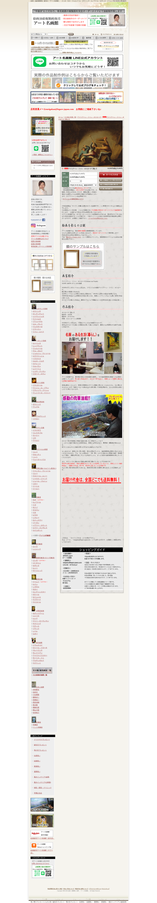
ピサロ (35, 515)
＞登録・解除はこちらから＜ (42, 155)
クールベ (36, 489)
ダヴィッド (37, 404)
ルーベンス (37, 343)
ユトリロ (36, 616)
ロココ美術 (40, 383)
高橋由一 (36, 700)
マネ (34, 512)
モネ (34, 500)
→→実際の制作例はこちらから (70, 52)
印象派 (38, 497)
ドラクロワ (37, 430)
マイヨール (37, 602)
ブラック (36, 628)
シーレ (35, 631)
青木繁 (35, 705)
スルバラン (37, 366)
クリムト (36, 582)
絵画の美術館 (36, 244)
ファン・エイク (38, 332)
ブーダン (36, 523)
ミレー (35, 473)
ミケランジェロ (38, 316)
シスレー (36, 517)
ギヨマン (36, 510)
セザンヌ (36, 565)
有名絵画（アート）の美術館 (41, 246)
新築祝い (37, 766)
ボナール (36, 594)
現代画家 (39, 643)
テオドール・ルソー (40, 476)
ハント (35, 457)
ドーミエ (36, 486)
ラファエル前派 (42, 449)
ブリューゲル (37, 321)
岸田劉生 (36, 690)
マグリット (37, 663)
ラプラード (37, 599)
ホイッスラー (37, 520)
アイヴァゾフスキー (40, 655)
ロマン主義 (40, 428)
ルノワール (37, 502)
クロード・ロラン (39, 374)
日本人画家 (40, 687)
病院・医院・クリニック (43, 788)
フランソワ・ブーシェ (41, 390)
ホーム (60, 117)
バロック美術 (41, 341)
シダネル (36, 587)
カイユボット (37, 530)
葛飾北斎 (36, 707)
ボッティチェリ (38, 314)
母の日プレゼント (40, 750)
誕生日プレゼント (40, 745)
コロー (35, 484)
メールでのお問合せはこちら (97, 218)
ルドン (35, 584)
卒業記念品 (38, 793)
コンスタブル (37, 433)
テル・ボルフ (37, 351)
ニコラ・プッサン (39, 371)
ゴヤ (34, 438)
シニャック (37, 549)
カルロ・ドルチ (38, 361)
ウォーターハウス (39, 459)
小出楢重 (36, 695)
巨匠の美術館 (36, 241)
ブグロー (36, 419)
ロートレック (37, 570)
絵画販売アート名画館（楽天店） (42, 838)
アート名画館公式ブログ (40, 239)
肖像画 (38, 722)
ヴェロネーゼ (37, 326)
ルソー (35, 568)
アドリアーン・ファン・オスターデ (89, 117)
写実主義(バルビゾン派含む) (46, 468)
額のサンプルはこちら (73, 237)
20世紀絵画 (40, 611)
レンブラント (37, 346)
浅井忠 (35, 692)
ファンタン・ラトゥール (41, 471)
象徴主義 (39, 579)
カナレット (37, 364)
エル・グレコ (37, 324)
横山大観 (36, 710)
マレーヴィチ (37, 650)
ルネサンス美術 (41, 309)
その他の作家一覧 (70, 117)
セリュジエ (37, 597)
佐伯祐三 (36, 712)
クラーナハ (37, 329)
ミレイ (35, 452)
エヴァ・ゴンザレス (40, 528)
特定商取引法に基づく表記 (55, 888)
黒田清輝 (36, 702)
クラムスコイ (37, 645)
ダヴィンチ (37, 311)
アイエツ (36, 440)
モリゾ (35, 507)
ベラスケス (37, 359)
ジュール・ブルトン (40, 481)
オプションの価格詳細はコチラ (73, 199)
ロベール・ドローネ (40, 648)
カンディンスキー (39, 592)
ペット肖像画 (37, 727)
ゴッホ (35, 560)
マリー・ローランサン (41, 621)
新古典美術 (40, 402)
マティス (36, 626)
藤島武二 (36, 697)
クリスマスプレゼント (42, 739)
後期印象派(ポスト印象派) (45, 558)
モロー (35, 589)
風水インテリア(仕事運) (42, 782)
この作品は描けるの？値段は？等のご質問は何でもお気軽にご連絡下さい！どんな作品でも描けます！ (45, 49)
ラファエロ (37, 319)
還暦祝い (37, 771)
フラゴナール (37, 385)
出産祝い (37, 756)
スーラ (35, 546)
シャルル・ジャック (40, 478)
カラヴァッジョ (38, 356)
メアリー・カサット (40, 525)
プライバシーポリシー (95, 888)
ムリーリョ (37, 369)
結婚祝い (37, 761)
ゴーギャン (37, 563)
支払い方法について (68, 888)
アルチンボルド (38, 660)
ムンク (35, 618)
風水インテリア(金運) (41, 777)
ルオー (35, 634)
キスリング (37, 623)
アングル (36, 407)
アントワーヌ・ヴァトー (41, 393)
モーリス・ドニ (38, 658)
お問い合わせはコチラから (40, 863)
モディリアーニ (38, 613)
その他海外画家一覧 (40, 675)
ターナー (36, 435)
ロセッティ (37, 454)
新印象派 (39, 544)
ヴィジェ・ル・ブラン (41, 388)
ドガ (34, 505)
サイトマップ (105, 888)
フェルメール (37, 348)
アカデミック (41, 416)
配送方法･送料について (81, 888)
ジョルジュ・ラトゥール (41, 353)
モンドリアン (37, 653)
